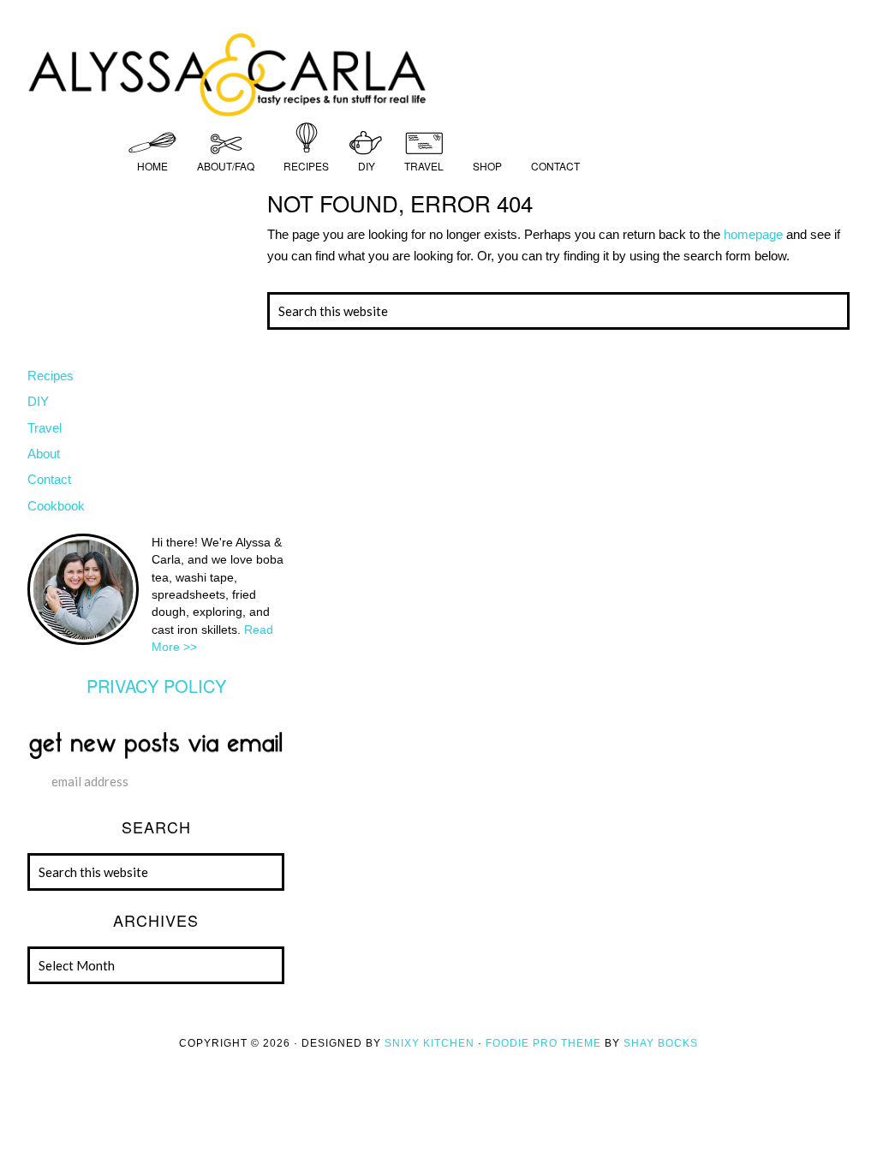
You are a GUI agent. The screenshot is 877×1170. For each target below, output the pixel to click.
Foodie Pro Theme (543, 1043)
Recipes (50, 375)
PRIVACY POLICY (156, 685)
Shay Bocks (660, 1043)
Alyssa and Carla (438, 73)
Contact (49, 479)
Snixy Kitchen (429, 1043)
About (43, 453)
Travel (44, 428)
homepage (753, 234)
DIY (38, 401)
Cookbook (56, 505)
